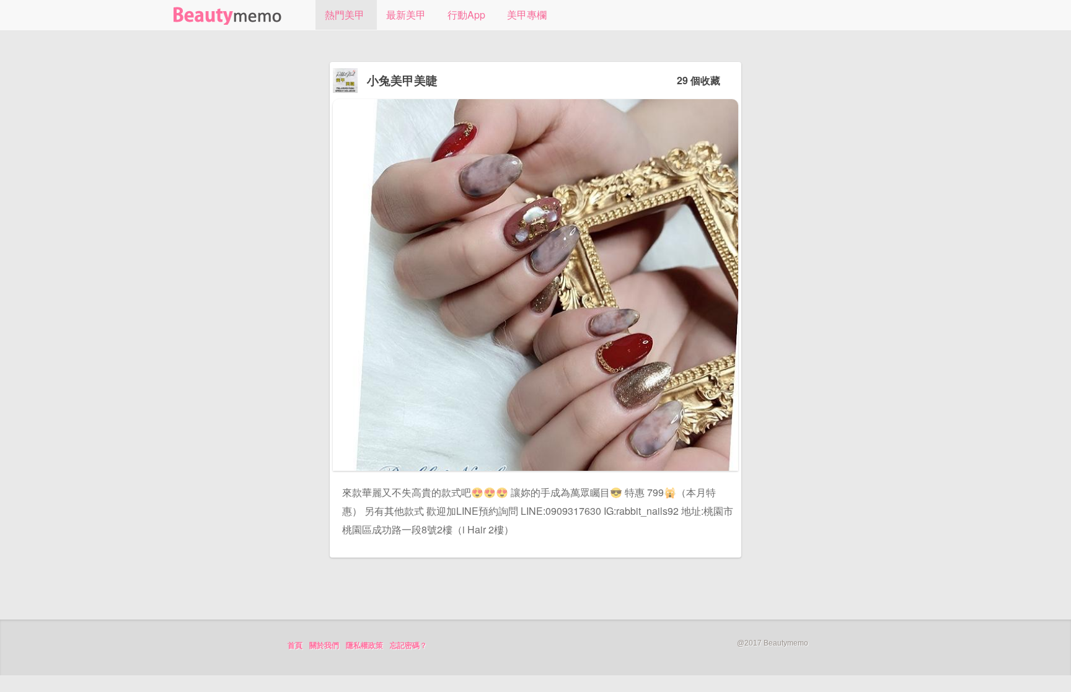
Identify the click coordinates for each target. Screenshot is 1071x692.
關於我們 (324, 645)
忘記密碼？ (408, 645)
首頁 (295, 645)
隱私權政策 (364, 645)
